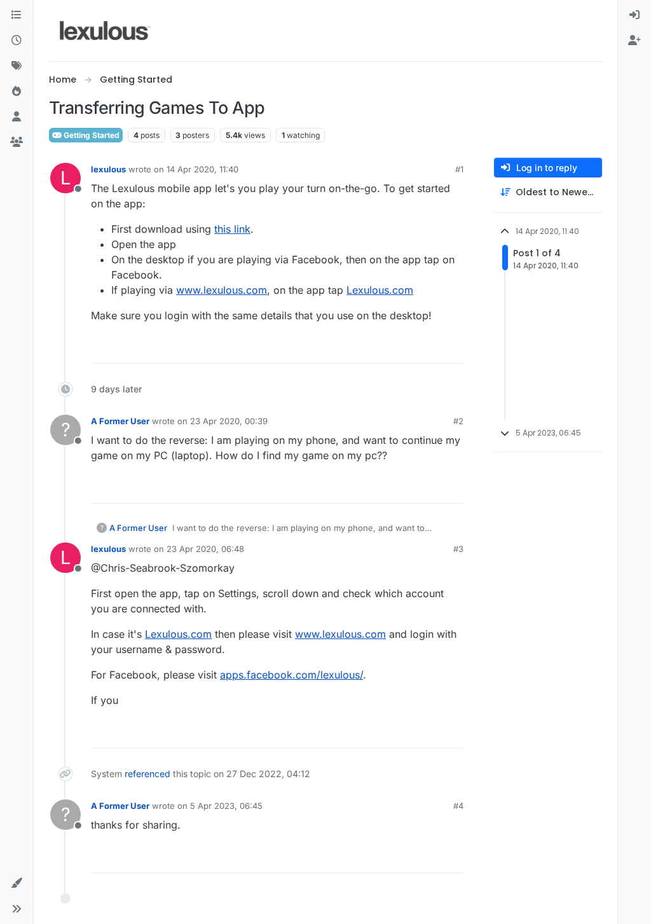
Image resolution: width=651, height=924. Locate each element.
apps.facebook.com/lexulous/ (291, 674)
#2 (458, 421)
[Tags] (16, 66)
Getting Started (91, 135)
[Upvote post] (405, 348)
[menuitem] (634, 15)
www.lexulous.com (221, 290)
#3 (458, 549)
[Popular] (16, 91)
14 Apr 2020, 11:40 (202, 169)
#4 (458, 806)
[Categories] (16, 15)
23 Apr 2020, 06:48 (205, 549)
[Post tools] (452, 348)
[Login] (634, 15)
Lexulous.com (379, 290)
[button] (16, 883)
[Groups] (16, 142)
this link (232, 229)
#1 (459, 169)
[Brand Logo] (105, 30)
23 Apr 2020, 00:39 (229, 421)
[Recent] (16, 41)
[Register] (634, 41)
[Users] (16, 117)
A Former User (120, 421)
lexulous (108, 169)
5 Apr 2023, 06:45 (226, 806)
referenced (147, 773)
